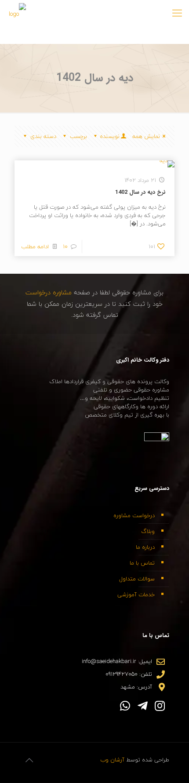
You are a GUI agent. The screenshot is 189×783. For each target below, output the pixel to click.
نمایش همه (146, 136)
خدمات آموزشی (136, 594)
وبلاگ (148, 531)
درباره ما (145, 547)
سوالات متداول (137, 579)
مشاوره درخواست (49, 292)
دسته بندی (43, 136)
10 (65, 246)
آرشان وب (112, 760)
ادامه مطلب (35, 246)
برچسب (78, 136)
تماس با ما (142, 563)
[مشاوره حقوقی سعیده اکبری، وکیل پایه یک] (17, 13)
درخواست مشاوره (134, 515)
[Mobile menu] (177, 13)
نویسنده (110, 136)
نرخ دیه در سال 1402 (140, 192)
